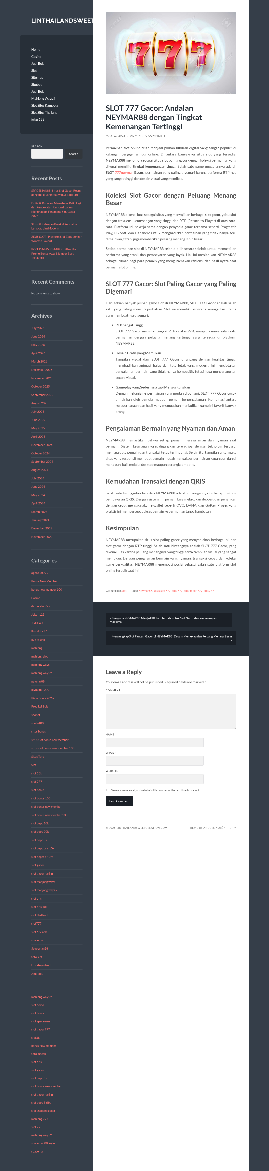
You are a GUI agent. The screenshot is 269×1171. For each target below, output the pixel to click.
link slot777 (39, 631)
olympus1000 (40, 689)
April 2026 (38, 353)
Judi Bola (38, 63)
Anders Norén (214, 827)
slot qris (36, 898)
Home (35, 49)
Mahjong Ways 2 (43, 98)
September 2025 (42, 395)
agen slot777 (39, 572)
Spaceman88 (39, 948)
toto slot (36, 957)
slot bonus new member (46, 806)
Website (112, 770)
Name (111, 734)
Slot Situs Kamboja (44, 105)
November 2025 (42, 378)
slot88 (35, 1037)
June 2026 (38, 336)
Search (37, 146)
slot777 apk (39, 932)
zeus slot (37, 973)
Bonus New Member (44, 581)
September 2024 (42, 461)
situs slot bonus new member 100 (52, 748)
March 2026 (39, 361)
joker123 (38, 119)
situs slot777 (162, 590)
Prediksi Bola (39, 706)
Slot (34, 70)
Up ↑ (233, 827)
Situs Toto (37, 756)
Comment (114, 690)
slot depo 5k (39, 840)
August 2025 (39, 403)
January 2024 (40, 520)
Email (111, 752)
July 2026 (37, 328)
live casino (38, 639)
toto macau (38, 1053)
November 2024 (42, 445)
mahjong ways (40, 664)
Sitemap (37, 77)
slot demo (37, 1005)
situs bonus (38, 731)
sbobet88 (37, 723)
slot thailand (39, 915)
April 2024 (38, 503)
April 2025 (38, 436)
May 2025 (38, 428)
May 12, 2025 (115, 135)
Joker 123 (38, 614)
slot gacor (37, 865)
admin (135, 135)
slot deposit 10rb (42, 856)
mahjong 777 (39, 1119)
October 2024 (40, 453)
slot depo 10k (40, 823)
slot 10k (36, 773)
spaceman (37, 940)
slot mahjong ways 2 (44, 890)
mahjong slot (39, 656)
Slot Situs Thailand (44, 112)
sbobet (35, 715)
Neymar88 (145, 590)
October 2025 (40, 386)
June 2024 (38, 486)
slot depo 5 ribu (41, 1102)
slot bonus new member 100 (49, 815)
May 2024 (38, 495)
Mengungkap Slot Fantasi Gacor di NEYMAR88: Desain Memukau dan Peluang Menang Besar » (172, 638)
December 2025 (41, 369)
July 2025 (37, 411)
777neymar (124, 172)
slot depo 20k (40, 831)
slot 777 (36, 781)
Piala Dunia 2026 (42, 698)
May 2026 (38, 344)
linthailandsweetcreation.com (86, 20)
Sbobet (36, 84)
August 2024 (39, 470)
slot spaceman (40, 1021)
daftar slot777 (40, 606)
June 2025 (38, 420)
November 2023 (42, 536)
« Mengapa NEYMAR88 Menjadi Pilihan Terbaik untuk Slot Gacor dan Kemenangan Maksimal (163, 619)
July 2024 (37, 478)
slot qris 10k (39, 906)
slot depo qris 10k (42, 848)
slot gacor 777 (40, 1029)
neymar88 (38, 681)
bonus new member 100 (46, 589)
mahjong (36, 648)
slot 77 (35, 1127)
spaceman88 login (43, 1143)
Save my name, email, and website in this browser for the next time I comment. (155, 790)
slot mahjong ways (43, 881)
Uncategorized (40, 965)
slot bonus (38, 790)
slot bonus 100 (40, 798)
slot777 (36, 923)
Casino (36, 57)
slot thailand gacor (43, 1110)
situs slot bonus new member (50, 740)
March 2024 (39, 511)
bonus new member (43, 1045)
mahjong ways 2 (41, 673)
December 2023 (41, 528)
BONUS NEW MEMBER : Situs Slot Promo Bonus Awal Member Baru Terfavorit (54, 253)
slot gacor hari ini (42, 873)
